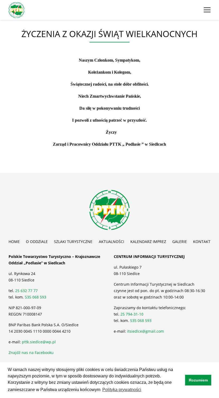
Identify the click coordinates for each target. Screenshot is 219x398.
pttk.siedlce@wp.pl (39, 341)
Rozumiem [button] (198, 380)
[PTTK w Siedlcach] (16, 10)
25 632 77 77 (27, 290)
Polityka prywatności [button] (121, 389)
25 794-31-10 (131, 314)
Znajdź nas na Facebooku (31, 352)
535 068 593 (35, 297)
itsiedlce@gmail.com (145, 331)
